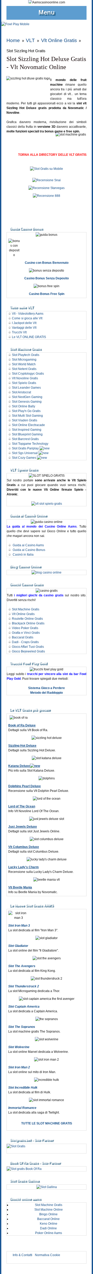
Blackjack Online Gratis (28, 623)
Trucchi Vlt (19, 332)
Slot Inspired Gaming (26, 430)
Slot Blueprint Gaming (27, 434)
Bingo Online (48, 1214)
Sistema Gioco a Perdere (46, 688)
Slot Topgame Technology (30, 444)
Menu (46, 12)
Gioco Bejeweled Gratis (28, 651)
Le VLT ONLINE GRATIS (29, 337)
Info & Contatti (22, 1255)
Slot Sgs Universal (25, 453)
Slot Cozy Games (24, 458)
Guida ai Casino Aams (28, 545)
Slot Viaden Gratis (24, 420)
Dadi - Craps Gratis (25, 642)
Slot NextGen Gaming (27, 397)
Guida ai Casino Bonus (29, 550)
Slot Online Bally (23, 406)
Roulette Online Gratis (27, 619)
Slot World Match (24, 364)
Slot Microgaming (24, 359)
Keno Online (48, 1223)
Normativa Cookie (47, 1255)
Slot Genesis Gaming (27, 401)
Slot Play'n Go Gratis (26, 411)
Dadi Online (48, 1228)
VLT (30, 40)
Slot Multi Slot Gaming (27, 415)
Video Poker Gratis (25, 628)
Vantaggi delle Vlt (24, 327)
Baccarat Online (48, 1219)
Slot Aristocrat (21, 392)
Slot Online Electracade (29, 425)
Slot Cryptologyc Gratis (28, 373)
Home (13, 40)
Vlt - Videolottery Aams (27, 313)
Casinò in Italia (23, 554)
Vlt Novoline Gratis (25, 378)
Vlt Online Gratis (59, 40)
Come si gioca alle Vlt (27, 318)
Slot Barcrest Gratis (25, 439)
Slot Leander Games (26, 387)
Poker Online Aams (48, 1233)
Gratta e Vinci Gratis (26, 633)
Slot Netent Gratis (24, 369)
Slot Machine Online (48, 1209)
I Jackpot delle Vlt (24, 323)
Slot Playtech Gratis (25, 355)
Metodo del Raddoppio (46, 693)
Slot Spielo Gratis (24, 383)
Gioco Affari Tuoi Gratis (28, 647)
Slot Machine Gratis (25, 609)
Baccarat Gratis (22, 637)
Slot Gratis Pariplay (25, 448)
